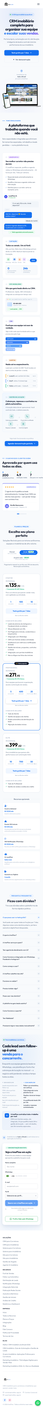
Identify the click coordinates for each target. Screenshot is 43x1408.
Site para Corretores (10, 1255)
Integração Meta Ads (10, 1287)
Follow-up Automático (11, 1277)
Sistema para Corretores (12, 1248)
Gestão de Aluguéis (10, 1262)
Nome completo (10, 1162)
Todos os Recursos (9, 1316)
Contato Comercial (31, 1392)
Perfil (7, 1192)
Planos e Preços (8, 1319)
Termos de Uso (8, 1336)
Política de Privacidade (11, 1333)
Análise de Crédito (9, 1301)
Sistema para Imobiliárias (12, 1251)
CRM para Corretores (11, 1241)
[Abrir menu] (38, 4)
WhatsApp (8, 1172)
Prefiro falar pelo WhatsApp (23, 1219)
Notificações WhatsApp (11, 1284)
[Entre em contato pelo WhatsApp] (38, 1403)
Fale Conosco (7, 1329)
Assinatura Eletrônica (10, 1294)
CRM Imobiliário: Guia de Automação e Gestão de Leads (20, 1349)
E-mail (7, 1182)
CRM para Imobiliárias (11, 1245)
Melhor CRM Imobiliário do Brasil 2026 (16, 1345)
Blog (4, 1326)
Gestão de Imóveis (9, 1297)
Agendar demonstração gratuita (20, 444)
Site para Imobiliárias (10, 1258)
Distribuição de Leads (10, 1280)
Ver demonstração (22, 60)
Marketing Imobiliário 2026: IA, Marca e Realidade (21, 1366)
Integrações (7, 1322)
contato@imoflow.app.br (13, 1392)
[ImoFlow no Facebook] (5, 1400)
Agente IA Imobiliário (10, 1265)
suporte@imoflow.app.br (13, 1395)
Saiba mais (8, 860)
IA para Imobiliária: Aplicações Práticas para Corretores (19, 1355)
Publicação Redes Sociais (12, 1290)
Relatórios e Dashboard (11, 1304)
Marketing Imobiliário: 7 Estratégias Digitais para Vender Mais (20, 1361)
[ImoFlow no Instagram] (10, 1400)
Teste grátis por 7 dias (21, 611)
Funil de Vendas (8, 1273)
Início (5, 1312)
